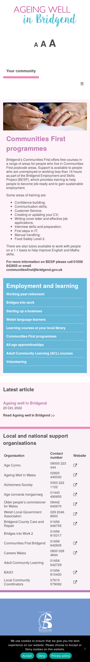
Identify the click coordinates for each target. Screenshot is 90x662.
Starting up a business (24, 311)
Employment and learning (42, 285)
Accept (27, 655)
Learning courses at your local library (36, 327)
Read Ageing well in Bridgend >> (29, 415)
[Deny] (85, 649)
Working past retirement (25, 294)
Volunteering (16, 361)
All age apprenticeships (25, 344)
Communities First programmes (31, 336)
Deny (41, 655)
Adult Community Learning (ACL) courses (39, 353)
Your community (21, 71)
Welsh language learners (26, 319)
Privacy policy (60, 655)
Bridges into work (20, 302)
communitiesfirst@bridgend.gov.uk (34, 269)
